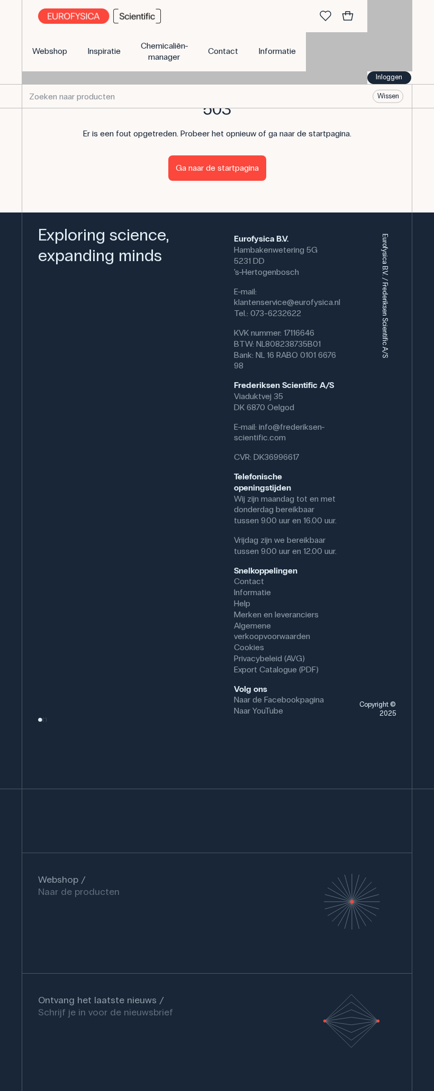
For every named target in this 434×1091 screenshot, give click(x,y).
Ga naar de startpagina (217, 168)
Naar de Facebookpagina (279, 700)
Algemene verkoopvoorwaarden (272, 631)
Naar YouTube (258, 711)
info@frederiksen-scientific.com (279, 432)
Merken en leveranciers (276, 614)
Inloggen (389, 77)
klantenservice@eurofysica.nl (287, 302)
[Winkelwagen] (348, 16)
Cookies (249, 647)
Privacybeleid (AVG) (269, 658)
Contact (249, 581)
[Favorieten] (325, 16)
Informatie (252, 592)
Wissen (388, 96)
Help (242, 603)
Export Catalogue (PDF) (276, 669)
